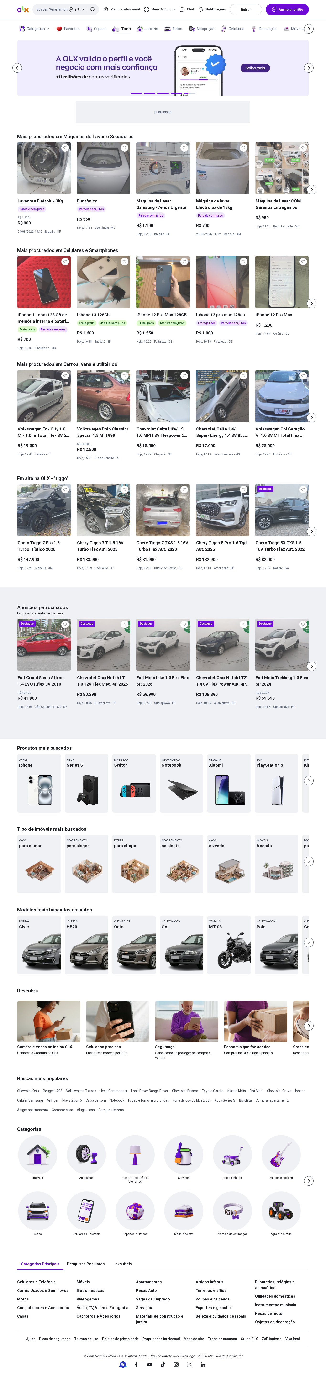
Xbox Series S (225, 1100)
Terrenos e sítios (211, 1290)
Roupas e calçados (213, 1299)
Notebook (117, 1100)
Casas (22, 1316)
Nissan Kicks (236, 1091)
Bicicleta (245, 1100)
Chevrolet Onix (28, 1091)
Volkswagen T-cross (81, 1091)
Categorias (36, 28)
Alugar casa (86, 1110)
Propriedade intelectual (161, 1339)
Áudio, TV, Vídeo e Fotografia (102, 1307)
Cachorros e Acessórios (99, 1316)
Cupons (100, 28)
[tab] (40, 1264)
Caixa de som (96, 1100)
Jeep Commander (113, 1091)
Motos (23, 1299)
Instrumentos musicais (275, 1305)
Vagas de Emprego (153, 1299)
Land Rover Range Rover (149, 1091)
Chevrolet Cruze (279, 1091)
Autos (177, 28)
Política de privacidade (120, 1339)
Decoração (268, 28)
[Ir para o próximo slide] (311, 189)
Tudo (126, 28)
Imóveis (151, 28)
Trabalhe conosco (222, 1339)
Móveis (297, 28)
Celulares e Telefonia (36, 1282)
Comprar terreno (111, 1110)
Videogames (88, 1299)
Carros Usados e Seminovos (42, 1290)
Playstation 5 (72, 1100)
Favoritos (72, 28)
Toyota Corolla (213, 1091)
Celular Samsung (30, 1100)
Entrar (246, 9)
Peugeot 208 (52, 1091)
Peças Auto (146, 1290)
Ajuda (30, 1339)
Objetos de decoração (275, 1322)
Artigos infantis (209, 1282)
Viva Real (292, 1339)
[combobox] (65, 9)
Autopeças (205, 28)
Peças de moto (268, 1313)
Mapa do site (194, 1339)
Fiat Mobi (256, 1091)
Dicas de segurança (54, 1339)
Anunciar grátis (291, 9)
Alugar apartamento (32, 1110)
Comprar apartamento (273, 1100)
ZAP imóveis (272, 1339)
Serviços (144, 1307)
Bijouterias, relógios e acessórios (275, 1285)
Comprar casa (62, 1110)
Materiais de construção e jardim (159, 1319)
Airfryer (52, 1100)
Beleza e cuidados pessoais (221, 1316)
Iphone (300, 1091)
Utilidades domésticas (275, 1296)
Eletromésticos (90, 1290)
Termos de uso (86, 1339)
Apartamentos (149, 1282)
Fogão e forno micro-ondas (148, 1100)
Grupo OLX (249, 1339)
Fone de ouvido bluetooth (192, 1100)
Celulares (236, 28)
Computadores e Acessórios (43, 1307)
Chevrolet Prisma (185, 1091)
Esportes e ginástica (214, 1307)
